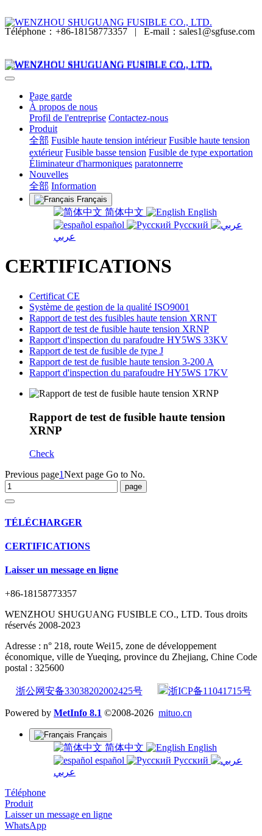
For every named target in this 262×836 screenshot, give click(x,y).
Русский (191, 225)
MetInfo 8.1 (78, 713)
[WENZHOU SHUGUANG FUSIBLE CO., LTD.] (131, 22)
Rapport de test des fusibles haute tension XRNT (123, 318)
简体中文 (124, 212)
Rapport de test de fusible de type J (96, 351)
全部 (39, 140)
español (110, 225)
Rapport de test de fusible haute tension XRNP (119, 329)
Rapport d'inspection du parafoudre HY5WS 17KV (128, 372)
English (201, 212)
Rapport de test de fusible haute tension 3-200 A (121, 362)
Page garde (50, 96)
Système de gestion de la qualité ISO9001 (109, 307)
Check (41, 453)
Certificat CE (54, 296)
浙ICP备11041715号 (210, 691)
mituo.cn (175, 713)
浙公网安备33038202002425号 (79, 691)
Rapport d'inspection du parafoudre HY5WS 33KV (128, 340)
